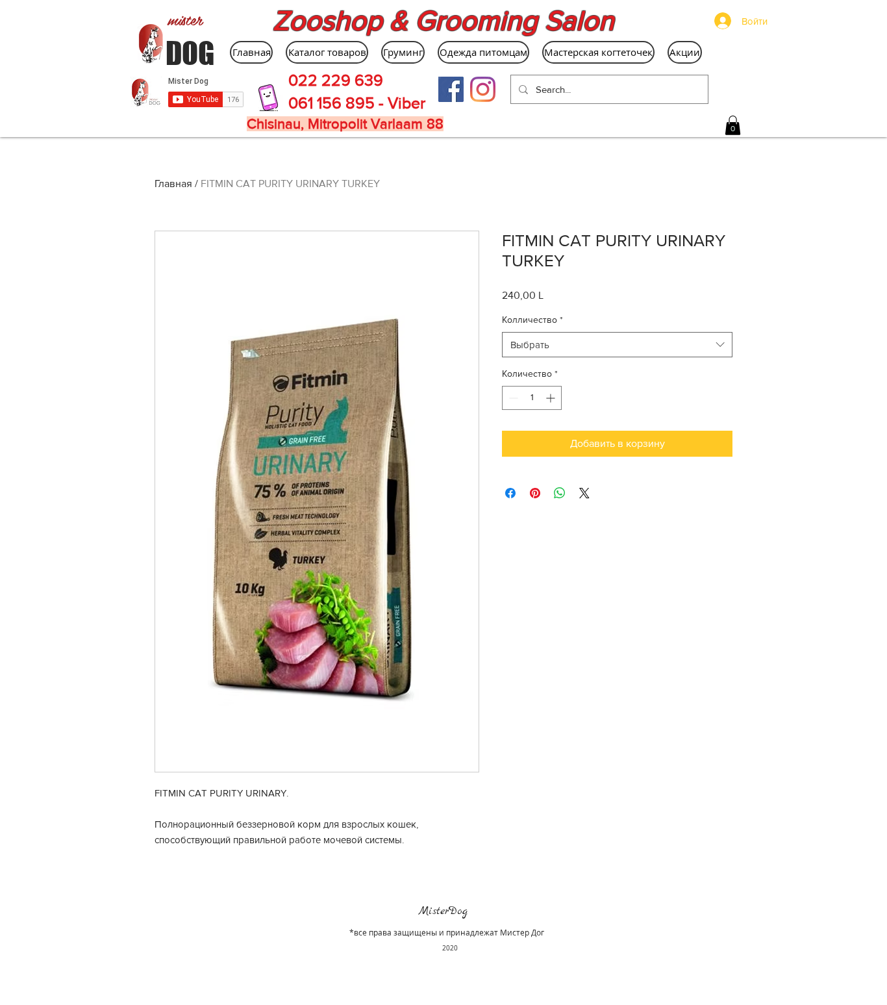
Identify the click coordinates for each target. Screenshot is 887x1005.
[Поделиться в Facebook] (510, 493)
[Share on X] (584, 493)
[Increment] (551, 398)
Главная (173, 183)
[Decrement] (512, 398)
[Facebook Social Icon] (451, 89)
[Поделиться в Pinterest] (535, 493)
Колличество (532, 319)
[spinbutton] (531, 398)
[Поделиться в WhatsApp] (560, 493)
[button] (733, 125)
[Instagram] (482, 89)
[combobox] (617, 344)
